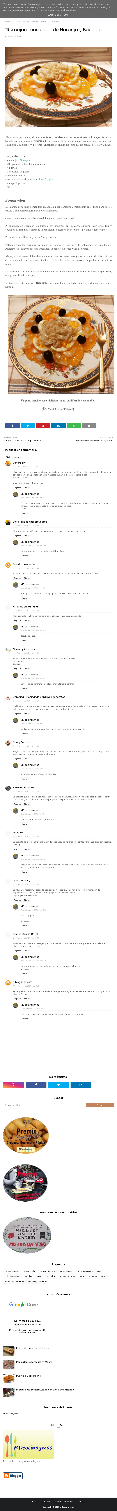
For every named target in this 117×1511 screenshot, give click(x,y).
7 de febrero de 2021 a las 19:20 (33, 910)
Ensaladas (16, 21)
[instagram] (13, 1085)
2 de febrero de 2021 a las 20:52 (26, 525)
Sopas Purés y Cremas (14, 1281)
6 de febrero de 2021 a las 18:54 (33, 630)
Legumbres (51, 1276)
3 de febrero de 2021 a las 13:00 (33, 546)
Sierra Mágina (45, 179)
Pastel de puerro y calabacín (32, 1348)
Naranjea (25, 160)
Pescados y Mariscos (88, 1276)
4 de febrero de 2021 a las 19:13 (26, 653)
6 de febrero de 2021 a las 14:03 (26, 746)
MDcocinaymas (30, 494)
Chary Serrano (21, 742)
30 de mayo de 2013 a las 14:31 (25, 466)
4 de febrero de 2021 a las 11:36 (26, 610)
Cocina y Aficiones (24, 649)
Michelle (18, 832)
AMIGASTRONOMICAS (26, 787)
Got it (67, 15)
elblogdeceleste (22, 982)
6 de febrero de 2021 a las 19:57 (26, 836)
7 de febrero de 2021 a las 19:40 (33, 961)
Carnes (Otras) (65, 1271)
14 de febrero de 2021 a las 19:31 (34, 1008)
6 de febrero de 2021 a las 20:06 (33, 859)
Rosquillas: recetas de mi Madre (34, 1362)
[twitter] (58, 1085)
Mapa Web (46, 1501)
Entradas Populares (64, 1501)
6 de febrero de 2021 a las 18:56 (33, 814)
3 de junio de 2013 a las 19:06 (32, 498)
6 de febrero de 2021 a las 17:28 (26, 791)
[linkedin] (81, 1085)
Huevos (39, 1276)
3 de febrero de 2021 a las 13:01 (33, 588)
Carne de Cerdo (12, 1271)
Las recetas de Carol (25, 934)
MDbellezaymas (10, 1413)
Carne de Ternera (47, 1271)
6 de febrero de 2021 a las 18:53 (33, 678)
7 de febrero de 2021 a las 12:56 (26, 884)
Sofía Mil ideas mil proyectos (30, 522)
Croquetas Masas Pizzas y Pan (88, 1271)
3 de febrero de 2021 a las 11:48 (26, 568)
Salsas (103, 1276)
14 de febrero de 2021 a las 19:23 (26, 986)
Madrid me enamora (25, 564)
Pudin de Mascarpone (28, 1375)
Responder (17, 488)
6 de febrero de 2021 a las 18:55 (33, 769)
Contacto (82, 1501)
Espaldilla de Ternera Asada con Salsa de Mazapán (45, 1389)
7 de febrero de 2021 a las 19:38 (26, 938)
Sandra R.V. (19, 463)
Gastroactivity (21, 880)
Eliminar (27, 488)
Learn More (54, 15)
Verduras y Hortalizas (37, 1281)
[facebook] (36, 1085)
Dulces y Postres (12, 1276)
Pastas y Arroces (67, 1276)
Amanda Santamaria (25, 606)
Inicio (7, 21)
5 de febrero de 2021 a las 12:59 (26, 701)
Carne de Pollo (29, 1271)
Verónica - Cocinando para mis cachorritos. (39, 697)
